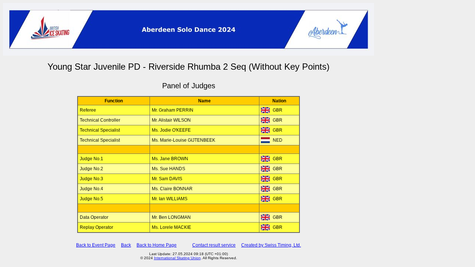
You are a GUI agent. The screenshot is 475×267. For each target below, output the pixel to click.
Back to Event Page (95, 245)
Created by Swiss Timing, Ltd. (271, 245)
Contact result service (214, 245)
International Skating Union (177, 258)
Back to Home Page (157, 245)
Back (126, 245)
